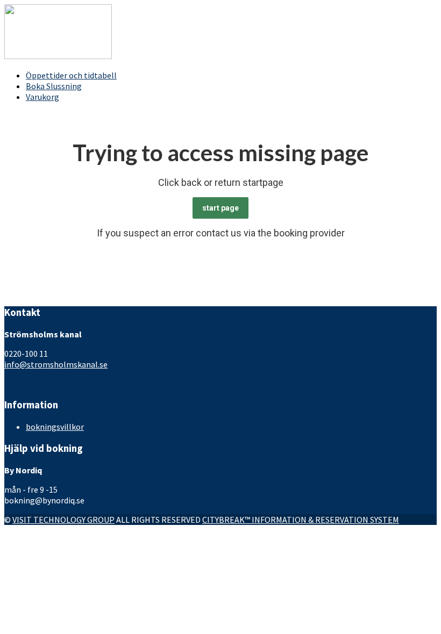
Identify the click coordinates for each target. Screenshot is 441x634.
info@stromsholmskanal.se (56, 364)
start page (220, 208)
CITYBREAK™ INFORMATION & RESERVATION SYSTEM (300, 519)
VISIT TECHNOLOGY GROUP (63, 519)
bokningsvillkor (55, 426)
